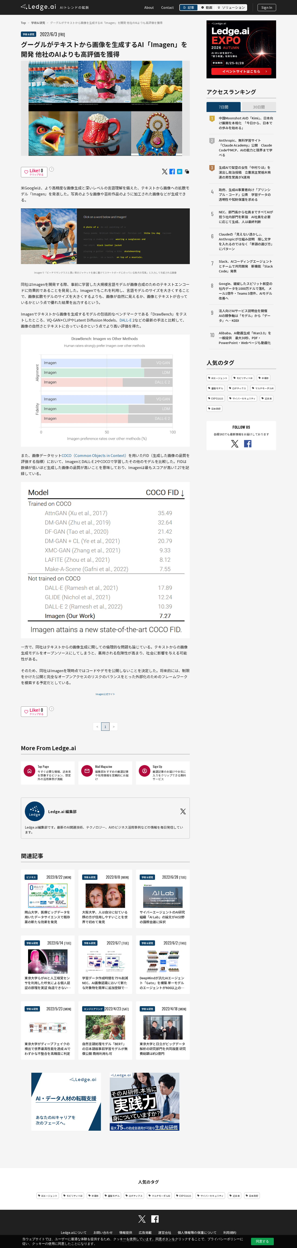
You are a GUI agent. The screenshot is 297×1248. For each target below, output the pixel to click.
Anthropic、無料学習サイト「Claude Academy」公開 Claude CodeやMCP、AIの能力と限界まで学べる (245, 147)
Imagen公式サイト (105, 694)
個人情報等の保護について (197, 1232)
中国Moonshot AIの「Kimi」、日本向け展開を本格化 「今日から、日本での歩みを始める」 (246, 123)
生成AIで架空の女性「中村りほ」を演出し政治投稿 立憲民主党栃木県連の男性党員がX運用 (245, 172)
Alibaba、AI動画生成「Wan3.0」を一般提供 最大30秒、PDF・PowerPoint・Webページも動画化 (245, 338)
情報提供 (125, 1232)
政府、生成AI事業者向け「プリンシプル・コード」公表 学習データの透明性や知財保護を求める (245, 194)
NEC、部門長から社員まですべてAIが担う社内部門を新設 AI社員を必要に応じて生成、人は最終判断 (246, 217)
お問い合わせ (103, 1232)
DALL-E (125, 320)
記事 (191, 7)
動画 (209, 7)
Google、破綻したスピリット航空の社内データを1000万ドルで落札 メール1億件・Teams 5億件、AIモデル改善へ (245, 290)
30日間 (259, 107)
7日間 (223, 107)
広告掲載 (145, 1232)
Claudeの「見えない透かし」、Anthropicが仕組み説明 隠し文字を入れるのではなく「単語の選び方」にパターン (245, 241)
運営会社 (164, 1232)
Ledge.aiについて (74, 1232)
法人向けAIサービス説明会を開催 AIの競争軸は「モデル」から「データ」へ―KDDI (245, 315)
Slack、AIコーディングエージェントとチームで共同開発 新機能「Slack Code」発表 (246, 266)
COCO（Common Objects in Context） (95, 455)
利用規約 (229, 1232)
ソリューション (233, 7)
